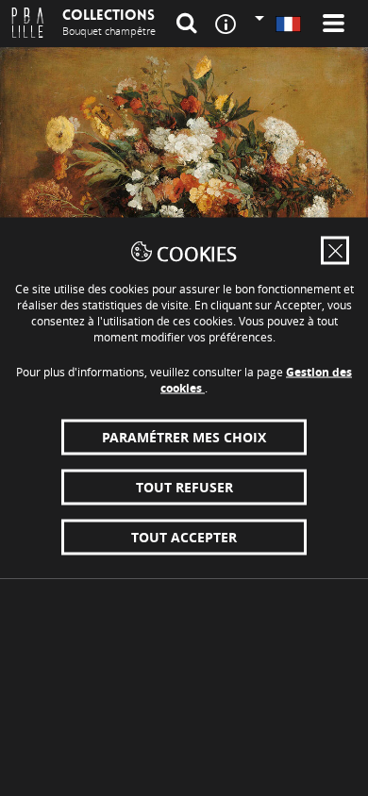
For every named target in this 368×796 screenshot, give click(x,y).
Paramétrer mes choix (184, 437)
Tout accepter (184, 537)
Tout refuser (184, 487)
